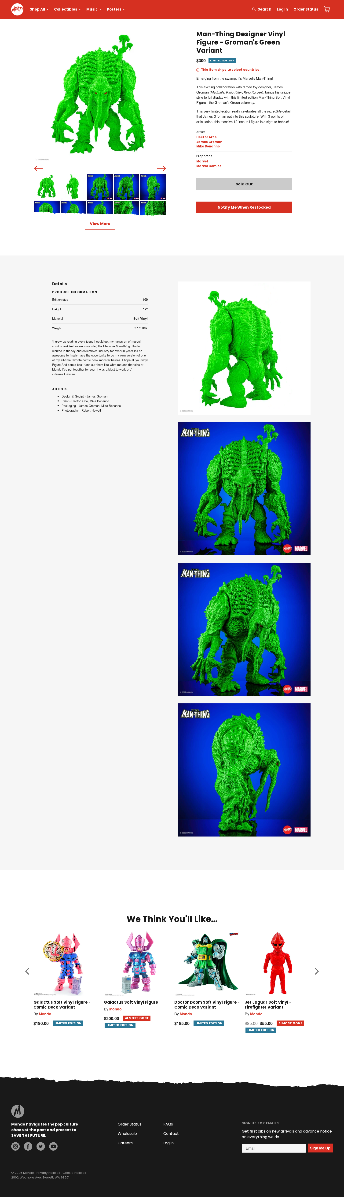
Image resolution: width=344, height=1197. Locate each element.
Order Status (305, 9)
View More (100, 223)
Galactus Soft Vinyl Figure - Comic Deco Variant (62, 1004)
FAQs (168, 1124)
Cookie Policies (74, 1173)
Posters (114, 9)
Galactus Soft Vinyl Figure (131, 1002)
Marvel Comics (208, 166)
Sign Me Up (320, 1148)
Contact (171, 1133)
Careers (125, 1143)
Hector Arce (206, 137)
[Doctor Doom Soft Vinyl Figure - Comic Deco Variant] (207, 963)
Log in (282, 9)
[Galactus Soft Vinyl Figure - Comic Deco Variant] (66, 963)
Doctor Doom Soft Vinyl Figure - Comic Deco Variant (207, 1004)
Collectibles (65, 9)
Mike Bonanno (208, 146)
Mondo (45, 1014)
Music (92, 9)
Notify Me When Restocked (244, 207)
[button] (27, 971)
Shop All (37, 9)
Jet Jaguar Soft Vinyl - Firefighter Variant (268, 1004)
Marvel (202, 161)
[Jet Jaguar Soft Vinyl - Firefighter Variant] (278, 963)
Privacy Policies (48, 1173)
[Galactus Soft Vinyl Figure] (137, 963)
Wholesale (127, 1133)
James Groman (209, 142)
